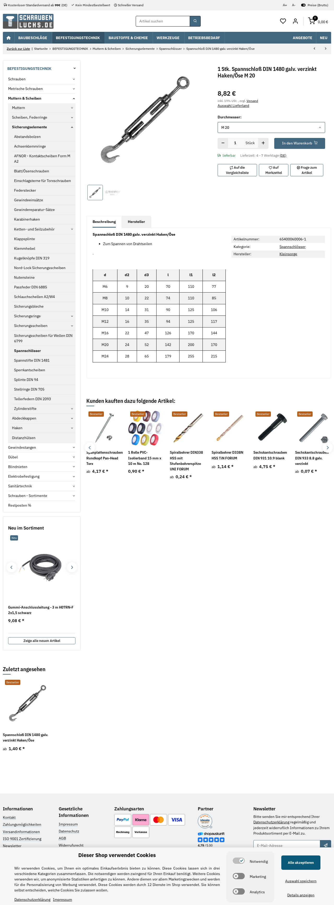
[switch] (239, 861)
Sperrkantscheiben (29, 370)
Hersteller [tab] (136, 221)
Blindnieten (17, 466)
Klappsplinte (24, 238)
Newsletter (12, 845)
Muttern (18, 107)
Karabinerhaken (27, 219)
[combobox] (271, 127)
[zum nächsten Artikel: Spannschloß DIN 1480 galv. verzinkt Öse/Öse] (325, 49)
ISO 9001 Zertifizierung (22, 838)
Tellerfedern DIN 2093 (32, 399)
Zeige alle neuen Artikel (41, 641)
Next (328, 447)
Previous (90, 447)
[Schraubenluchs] (28, 21)
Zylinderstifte (25, 408)
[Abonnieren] (325, 845)
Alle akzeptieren (301, 862)
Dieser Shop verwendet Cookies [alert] (117, 855)
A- (293, 5)
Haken (17, 428)
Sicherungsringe (27, 316)
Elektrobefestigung (23, 476)
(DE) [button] (283, 155)
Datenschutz (69, 831)
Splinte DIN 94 (26, 379)
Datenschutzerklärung (271, 822)
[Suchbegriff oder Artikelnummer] (195, 21)
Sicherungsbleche (29, 306)
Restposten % (19, 505)
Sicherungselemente (29, 127)
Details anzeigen (300, 895)
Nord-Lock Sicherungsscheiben (39, 267)
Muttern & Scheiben (24, 98)
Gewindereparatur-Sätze (34, 209)
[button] (283, 21)
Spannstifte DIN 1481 (32, 360)
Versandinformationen (21, 831)
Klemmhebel (24, 248)
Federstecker (25, 190)
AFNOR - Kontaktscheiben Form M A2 (42, 159)
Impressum (68, 824)
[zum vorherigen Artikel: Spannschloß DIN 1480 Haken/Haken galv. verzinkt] (314, 49)
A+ (285, 5)
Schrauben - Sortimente (27, 495)
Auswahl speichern (301, 881)
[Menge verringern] (223, 143)
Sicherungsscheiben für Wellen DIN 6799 (43, 338)
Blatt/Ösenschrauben (31, 171)
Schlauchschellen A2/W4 (34, 296)
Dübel (13, 457)
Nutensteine (24, 277)
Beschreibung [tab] (104, 221)
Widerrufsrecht (71, 845)
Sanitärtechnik (20, 486)
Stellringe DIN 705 (29, 389)
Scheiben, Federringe (29, 117)
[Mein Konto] (295, 21)
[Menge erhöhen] (263, 143)
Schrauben (17, 79)
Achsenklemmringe (30, 146)
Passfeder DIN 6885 (30, 287)
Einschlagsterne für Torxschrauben (42, 180)
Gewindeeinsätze (28, 200)
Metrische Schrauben (25, 88)
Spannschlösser (292, 246)
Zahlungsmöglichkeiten (22, 824)
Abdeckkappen (24, 418)
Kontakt (9, 817)
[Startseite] (8, 37)
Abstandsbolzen (27, 136)
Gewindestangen (22, 447)
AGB (62, 838)
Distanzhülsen (23, 437)
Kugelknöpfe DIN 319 (31, 258)
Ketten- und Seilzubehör (34, 229)
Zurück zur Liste (18, 49)
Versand (252, 101)
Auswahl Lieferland (233, 105)
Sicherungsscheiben (30, 325)
